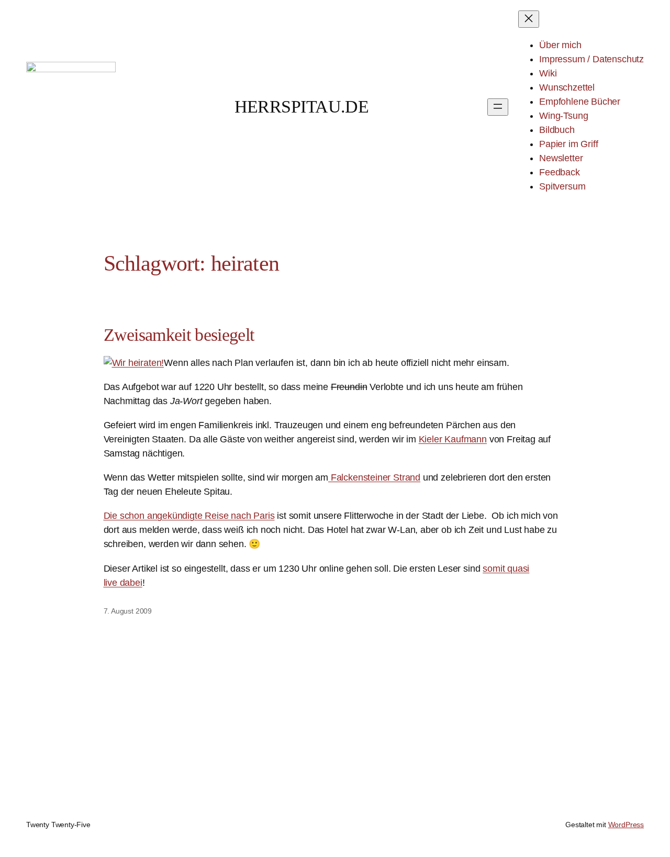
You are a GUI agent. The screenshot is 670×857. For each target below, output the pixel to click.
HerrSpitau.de (301, 106)
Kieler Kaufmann (453, 439)
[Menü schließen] (528, 19)
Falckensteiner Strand (374, 477)
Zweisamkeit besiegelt (179, 334)
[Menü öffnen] (497, 107)
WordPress (626, 824)
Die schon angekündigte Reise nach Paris (189, 515)
